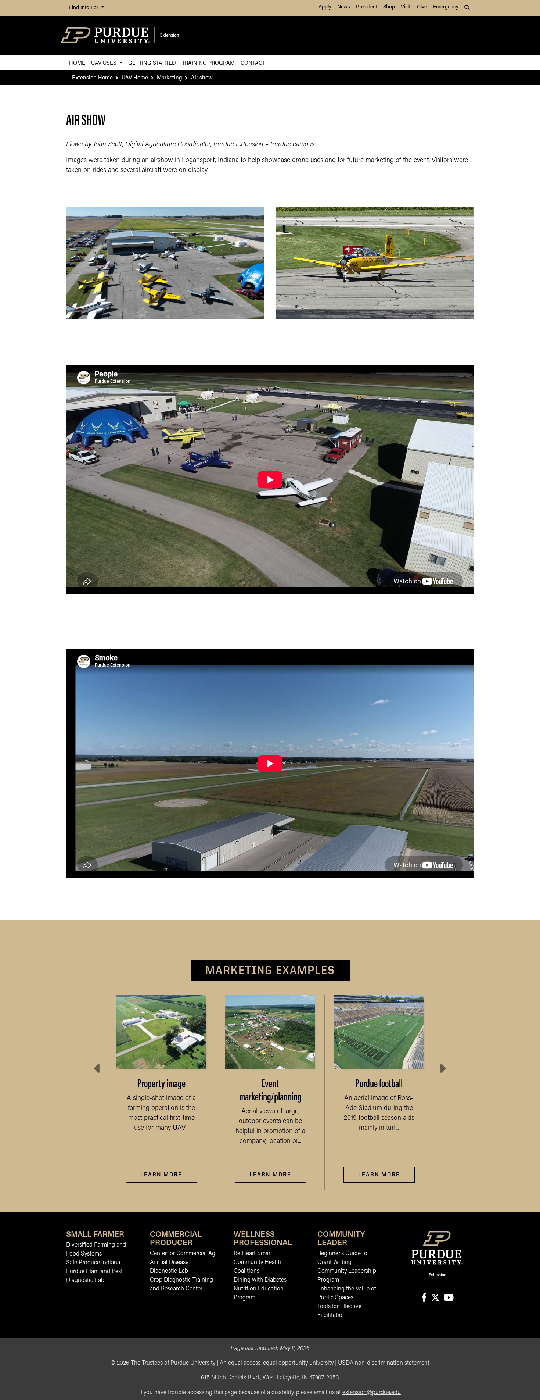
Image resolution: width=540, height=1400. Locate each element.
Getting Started (152, 62)
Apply (324, 7)
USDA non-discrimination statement (383, 1363)
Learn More (161, 1174)
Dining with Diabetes (260, 1280)
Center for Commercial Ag (182, 1254)
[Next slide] (442, 1068)
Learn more (379, 1174)
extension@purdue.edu (371, 1393)
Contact (253, 62)
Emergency (445, 7)
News (343, 7)
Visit (405, 7)
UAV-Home (135, 77)
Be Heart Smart (253, 1254)
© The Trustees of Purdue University (163, 1363)
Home (77, 62)
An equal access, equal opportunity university (277, 1363)
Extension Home (92, 77)
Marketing (169, 77)
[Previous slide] (97, 1068)
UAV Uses (104, 62)
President (366, 7)
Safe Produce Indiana (93, 1263)
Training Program (208, 62)
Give (422, 7)
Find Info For (84, 8)
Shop (389, 7)
